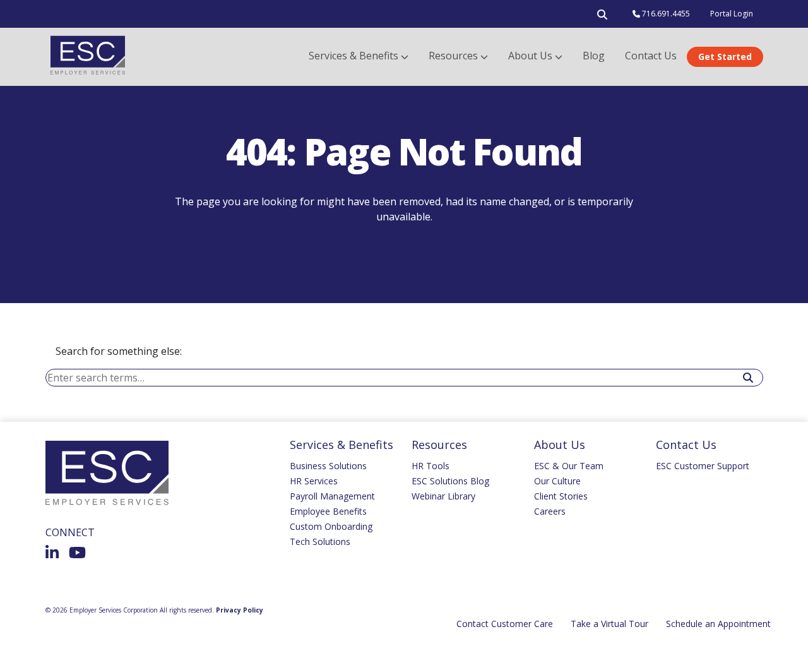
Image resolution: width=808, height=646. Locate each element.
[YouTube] (77, 552)
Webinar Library (443, 496)
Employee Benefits (328, 511)
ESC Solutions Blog (450, 481)
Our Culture (557, 481)
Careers (550, 511)
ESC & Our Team (568, 466)
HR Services (314, 481)
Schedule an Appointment (718, 624)
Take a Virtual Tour (609, 624)
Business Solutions (328, 466)
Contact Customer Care (504, 624)
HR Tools (430, 466)
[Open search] (602, 17)
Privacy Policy (239, 610)
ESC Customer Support (702, 466)
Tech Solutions (320, 541)
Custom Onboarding (331, 526)
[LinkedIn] (52, 552)
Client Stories (561, 496)
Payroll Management (332, 496)
